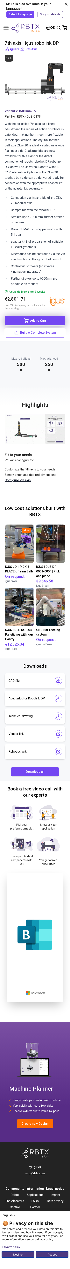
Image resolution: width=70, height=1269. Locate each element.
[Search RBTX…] (58, 27)
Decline (18, 1254)
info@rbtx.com (35, 1173)
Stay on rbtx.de (50, 14)
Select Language (20, 14)
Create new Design (35, 1123)
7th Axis (32, 49)
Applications (35, 1195)
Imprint (55, 1195)
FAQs (35, 1201)
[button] (35, 111)
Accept (52, 1254)
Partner (35, 1207)
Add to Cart (38, 320)
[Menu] (6, 28)
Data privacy (55, 1201)
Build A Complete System (38, 332)
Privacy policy (11, 1246)
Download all (35, 772)
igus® (14, 49)
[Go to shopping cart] (64, 27)
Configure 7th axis (18, 480)
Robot (15, 1195)
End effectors (14, 1201)
